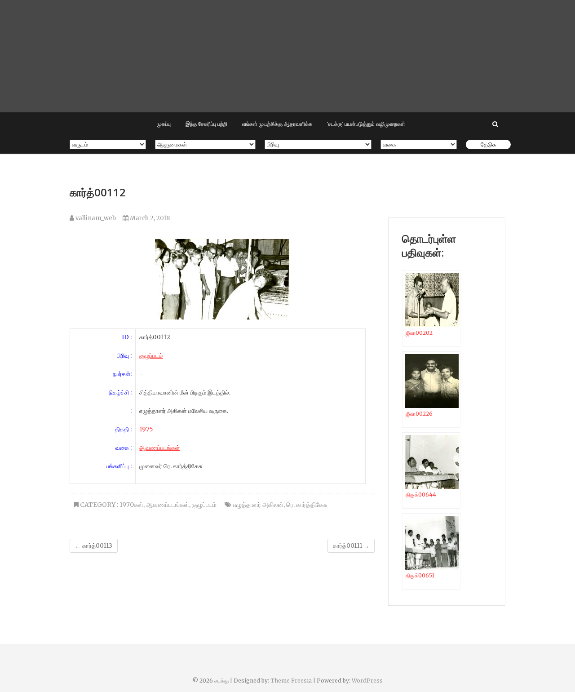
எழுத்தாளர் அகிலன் (258, 505)
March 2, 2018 (149, 218)
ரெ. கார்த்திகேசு (306, 505)
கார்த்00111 (351, 546)
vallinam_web (95, 218)
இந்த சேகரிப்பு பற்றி (206, 124)
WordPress (367, 680)
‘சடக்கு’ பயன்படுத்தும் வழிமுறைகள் (366, 124)
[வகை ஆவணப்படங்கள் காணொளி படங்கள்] (418, 144)
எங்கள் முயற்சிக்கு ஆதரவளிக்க (277, 124)
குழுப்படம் (204, 505)
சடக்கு (221, 680)
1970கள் (131, 505)
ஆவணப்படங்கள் (159, 448)
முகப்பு (164, 124)
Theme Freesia (291, 680)
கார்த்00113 (93, 546)
